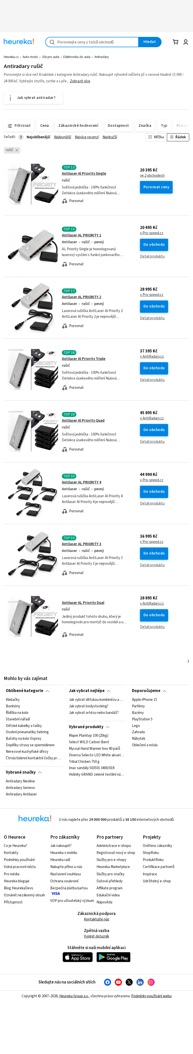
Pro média (11, 874)
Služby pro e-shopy (111, 859)
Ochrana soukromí (64, 881)
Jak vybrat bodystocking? (88, 706)
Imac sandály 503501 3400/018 (91, 768)
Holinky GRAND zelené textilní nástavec (96, 774)
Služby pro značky (110, 874)
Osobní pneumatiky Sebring (27, 732)
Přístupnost (13, 902)
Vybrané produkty (86, 727)
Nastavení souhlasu (65, 874)
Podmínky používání (19, 859)
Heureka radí (60, 859)
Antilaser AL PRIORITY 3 (81, 544)
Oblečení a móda (145, 745)
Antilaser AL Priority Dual (83, 602)
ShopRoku (151, 852)
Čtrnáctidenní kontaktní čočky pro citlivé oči (33, 758)
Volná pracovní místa (20, 867)
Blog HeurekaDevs (18, 888)
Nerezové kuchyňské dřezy (27, 751)
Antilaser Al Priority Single (84, 173)
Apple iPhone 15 (144, 699)
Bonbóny (13, 706)
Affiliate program (109, 888)
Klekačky (13, 699)
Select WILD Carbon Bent (89, 742)
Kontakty (11, 852)
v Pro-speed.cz (151, 233)
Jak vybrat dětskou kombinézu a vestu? (96, 699)
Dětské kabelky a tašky (24, 725)
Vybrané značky (21, 772)
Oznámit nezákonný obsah (24, 895)
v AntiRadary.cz (152, 356)
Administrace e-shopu (113, 845)
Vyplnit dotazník (96, 936)
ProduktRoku (153, 859)
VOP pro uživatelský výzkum (72, 900)
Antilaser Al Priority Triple (83, 358)
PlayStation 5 (142, 719)
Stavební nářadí (18, 719)
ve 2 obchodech (152, 175)
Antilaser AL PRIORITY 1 (81, 235)
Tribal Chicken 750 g (84, 761)
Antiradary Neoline (20, 781)
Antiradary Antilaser (21, 794)
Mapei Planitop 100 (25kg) (88, 735)
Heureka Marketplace (113, 867)
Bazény (138, 712)
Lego (136, 725)
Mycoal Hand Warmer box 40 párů (94, 748)
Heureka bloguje (16, 881)
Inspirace (150, 874)
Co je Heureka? (15, 845)
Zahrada (138, 732)
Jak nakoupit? (61, 845)
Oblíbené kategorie (24, 691)
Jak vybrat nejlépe (87, 691)
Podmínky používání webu (151, 996)
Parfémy (138, 706)
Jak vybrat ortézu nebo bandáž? (94, 712)
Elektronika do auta (76, 57)
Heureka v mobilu (63, 852)
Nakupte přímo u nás (66, 867)
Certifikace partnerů (158, 867)
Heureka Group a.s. (74, 996)
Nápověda (104, 902)
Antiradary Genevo (20, 787)
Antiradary (101, 57)
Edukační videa (108, 895)
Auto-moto (30, 57)
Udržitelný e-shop (157, 881)
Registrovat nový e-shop (115, 852)
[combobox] (92, 42)
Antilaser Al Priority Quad (83, 420)
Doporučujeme (146, 691)
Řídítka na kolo (17, 712)
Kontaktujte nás (96, 919)
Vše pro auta (50, 57)
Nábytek (138, 738)
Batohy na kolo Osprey (23, 738)
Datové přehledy (109, 881)
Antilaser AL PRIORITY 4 (81, 482)
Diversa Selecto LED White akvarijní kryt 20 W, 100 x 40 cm (96, 755)
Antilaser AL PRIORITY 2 (81, 297)
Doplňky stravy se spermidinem (30, 745)
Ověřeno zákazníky (157, 845)
